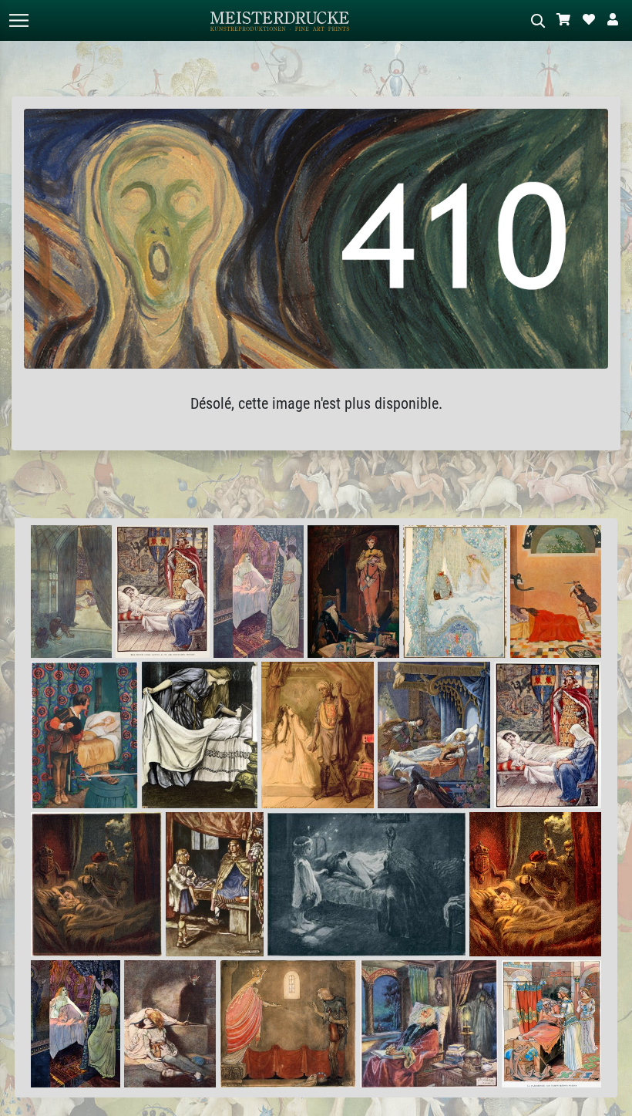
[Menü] (18, 20)
